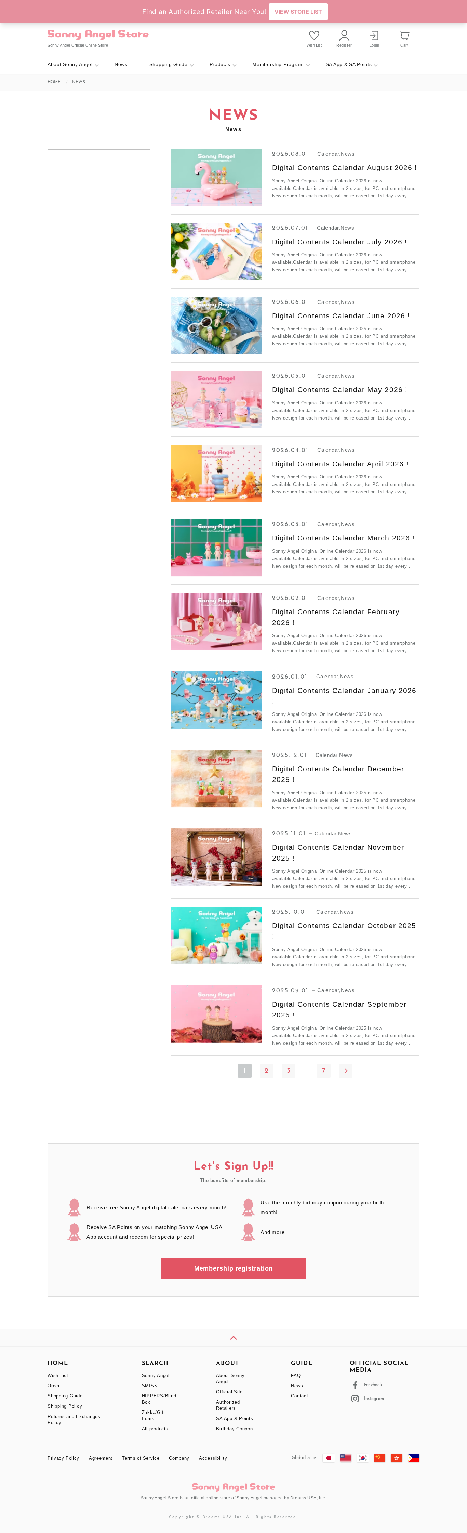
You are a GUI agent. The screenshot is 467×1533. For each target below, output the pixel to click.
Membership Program (278, 64)
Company (179, 1458)
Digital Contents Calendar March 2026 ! (343, 538)
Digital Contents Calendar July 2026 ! (339, 242)
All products (155, 1428)
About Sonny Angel (70, 64)
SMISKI (150, 1385)
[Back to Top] (233, 1337)
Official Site (229, 1391)
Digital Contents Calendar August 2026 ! (344, 167)
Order (54, 1385)
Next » (345, 1071)
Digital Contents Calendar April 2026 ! (340, 464)
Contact (299, 1396)
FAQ (296, 1375)
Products (220, 64)
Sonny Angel (156, 1375)
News (121, 64)
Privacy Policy (63, 1458)
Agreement (100, 1458)
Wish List (58, 1375)
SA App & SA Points (349, 64)
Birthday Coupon (234, 1428)
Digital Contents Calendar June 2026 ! (341, 316)
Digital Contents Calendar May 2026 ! (340, 390)
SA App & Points (234, 1418)
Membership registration (233, 1268)
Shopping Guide (168, 64)
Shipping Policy (65, 1406)
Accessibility (213, 1458)
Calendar (328, 154)
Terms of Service (140, 1458)
